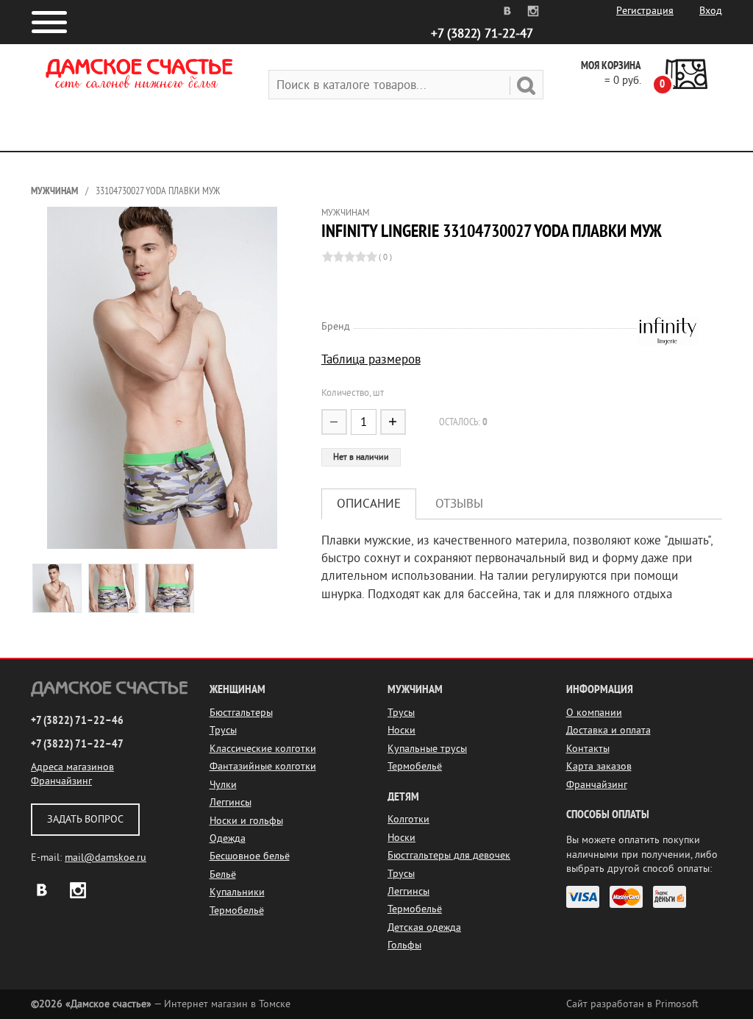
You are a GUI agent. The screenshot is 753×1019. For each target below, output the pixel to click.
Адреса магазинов (72, 767)
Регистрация (645, 10)
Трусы (223, 730)
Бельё (223, 874)
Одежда (228, 838)
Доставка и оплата (608, 730)
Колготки (408, 819)
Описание (369, 504)
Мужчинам (54, 190)
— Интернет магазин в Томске (160, 1003)
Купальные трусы (427, 748)
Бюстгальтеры (241, 712)
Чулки (223, 784)
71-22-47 (482, 33)
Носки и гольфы (246, 820)
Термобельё (237, 910)
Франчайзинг (61, 781)
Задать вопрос (85, 819)
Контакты (588, 748)
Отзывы (459, 504)
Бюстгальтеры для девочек (449, 855)
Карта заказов (599, 766)
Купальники (237, 892)
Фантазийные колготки (263, 766)
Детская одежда (424, 927)
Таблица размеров (371, 359)
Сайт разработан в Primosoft (632, 1003)
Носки (401, 730)
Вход (710, 10)
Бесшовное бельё (250, 856)
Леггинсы (230, 802)
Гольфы (404, 945)
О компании (594, 712)
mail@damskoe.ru (105, 857)
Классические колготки (263, 748)
